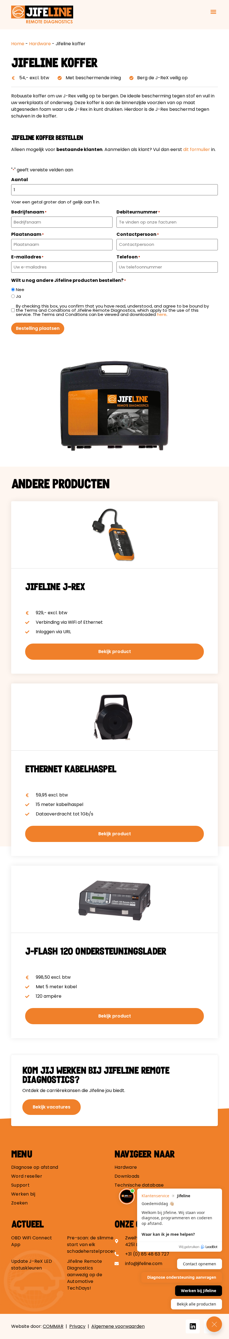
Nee (20, 289)
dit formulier (196, 149)
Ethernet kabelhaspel (70, 769)
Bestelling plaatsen (37, 328)
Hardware (40, 43)
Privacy (77, 1326)
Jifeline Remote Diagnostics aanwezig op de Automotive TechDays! (84, 1274)
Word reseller (26, 1176)
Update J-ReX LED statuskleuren (31, 1264)
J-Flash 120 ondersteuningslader (95, 951)
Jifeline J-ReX (55, 587)
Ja (18, 296)
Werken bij (23, 1194)
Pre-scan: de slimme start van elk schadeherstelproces (91, 1244)
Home (17, 43)
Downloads (127, 1176)
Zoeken (19, 1203)
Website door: (37, 1326)
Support (20, 1185)
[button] (213, 11)
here (161, 314)
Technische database (139, 1185)
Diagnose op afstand (34, 1167)
